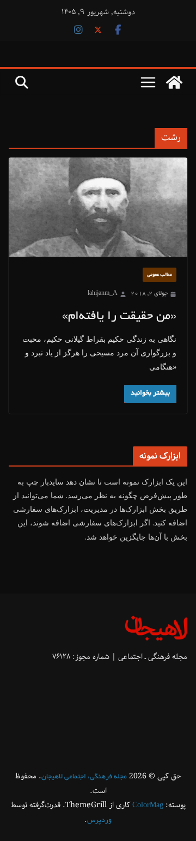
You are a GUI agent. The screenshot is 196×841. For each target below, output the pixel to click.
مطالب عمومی (159, 274)
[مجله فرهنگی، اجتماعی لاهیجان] (174, 82)
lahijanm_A (103, 294)
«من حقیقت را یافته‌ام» (119, 316)
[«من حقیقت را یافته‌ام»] (98, 207)
